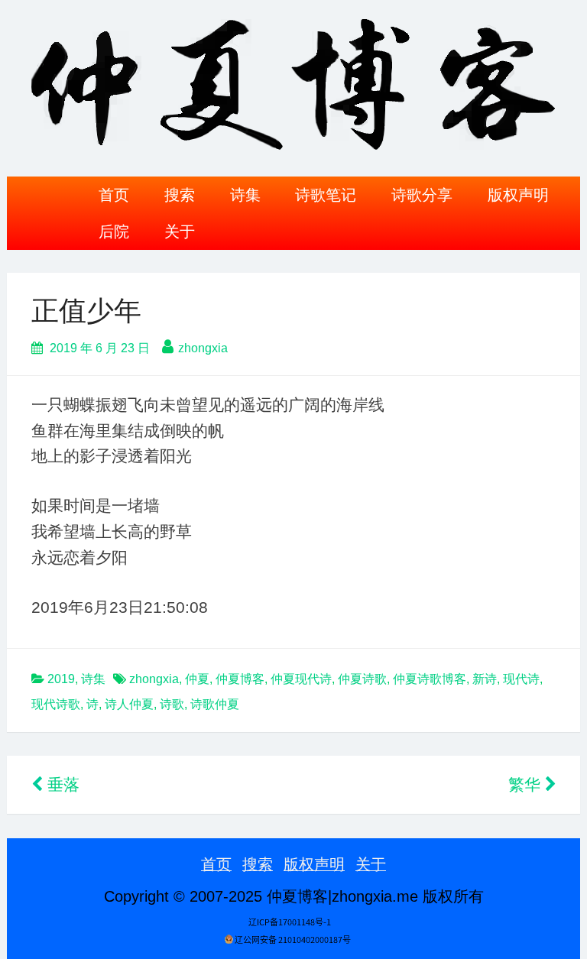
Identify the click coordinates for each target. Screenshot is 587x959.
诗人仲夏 (129, 704)
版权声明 (518, 194)
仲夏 (197, 678)
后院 (114, 231)
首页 (114, 194)
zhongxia (203, 348)
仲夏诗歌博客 (429, 678)
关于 (179, 231)
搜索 (179, 194)
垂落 (61, 784)
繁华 (526, 784)
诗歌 (172, 704)
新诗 (484, 678)
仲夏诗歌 (362, 678)
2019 (61, 678)
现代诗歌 (55, 704)
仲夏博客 (240, 678)
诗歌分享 (421, 194)
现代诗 (521, 678)
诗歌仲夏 (214, 704)
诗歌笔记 (325, 194)
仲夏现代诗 (301, 678)
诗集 (245, 194)
